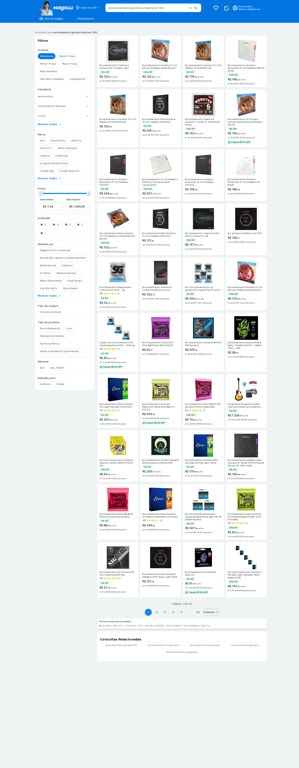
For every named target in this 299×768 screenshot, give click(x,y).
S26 (141, 626)
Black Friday (105, 626)
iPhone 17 (119, 626)
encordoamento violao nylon (163, 645)
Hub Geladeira (191, 626)
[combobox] (153, 7)
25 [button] (198, 612)
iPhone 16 (131, 626)
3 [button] (165, 612)
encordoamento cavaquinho (182, 652)
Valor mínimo (46, 199)
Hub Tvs (205, 626)
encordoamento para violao (205, 645)
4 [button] (173, 612)
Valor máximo (73, 199)
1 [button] (148, 612)
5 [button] (181, 612)
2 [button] (156, 612)
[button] (190, 8)
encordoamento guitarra (245, 645)
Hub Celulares (173, 626)
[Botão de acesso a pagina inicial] (56, 8)
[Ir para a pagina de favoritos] (215, 7)
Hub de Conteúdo (154, 626)
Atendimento (85, 18)
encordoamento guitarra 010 (121, 645)
